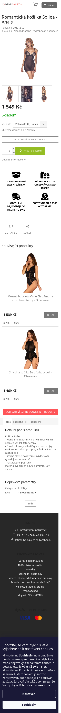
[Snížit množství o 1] (13, 153)
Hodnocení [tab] (35, 421)
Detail (51, 315)
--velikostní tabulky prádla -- (30, 586)
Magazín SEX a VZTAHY (30, 595)
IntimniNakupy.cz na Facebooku (33, 540)
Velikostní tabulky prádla (30, 139)
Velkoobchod (30, 590)
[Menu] (49, 5)
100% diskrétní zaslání (30, 565)
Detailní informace (12, 159)
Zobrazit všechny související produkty (30, 411)
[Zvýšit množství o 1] (13, 149)
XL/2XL (7, 323)
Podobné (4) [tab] (19, 421)
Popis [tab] (8, 421)
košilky (22, 488)
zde (47, 685)
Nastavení (29, 694)
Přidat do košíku (33, 150)
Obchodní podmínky (30, 573)
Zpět (30, 503)
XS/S (16, 323)
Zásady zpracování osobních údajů (30, 582)
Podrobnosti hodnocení (46, 31)
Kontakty (30, 569)
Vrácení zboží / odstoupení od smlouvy (30, 578)
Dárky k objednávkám (30, 560)
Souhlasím (29, 705)
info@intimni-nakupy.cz (33, 530)
